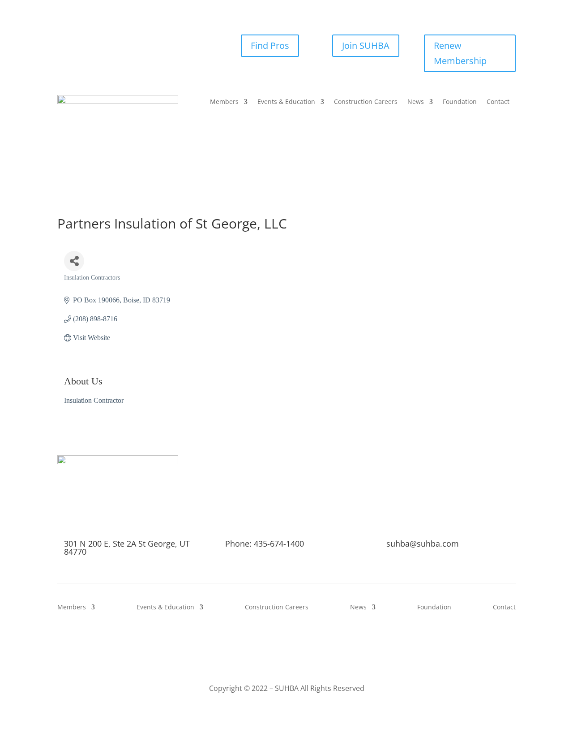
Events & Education (286, 102)
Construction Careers (366, 102)
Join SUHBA (365, 45)
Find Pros (270, 45)
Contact (498, 102)
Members (224, 102)
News (415, 102)
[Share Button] (74, 261)
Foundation (460, 102)
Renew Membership (460, 53)
